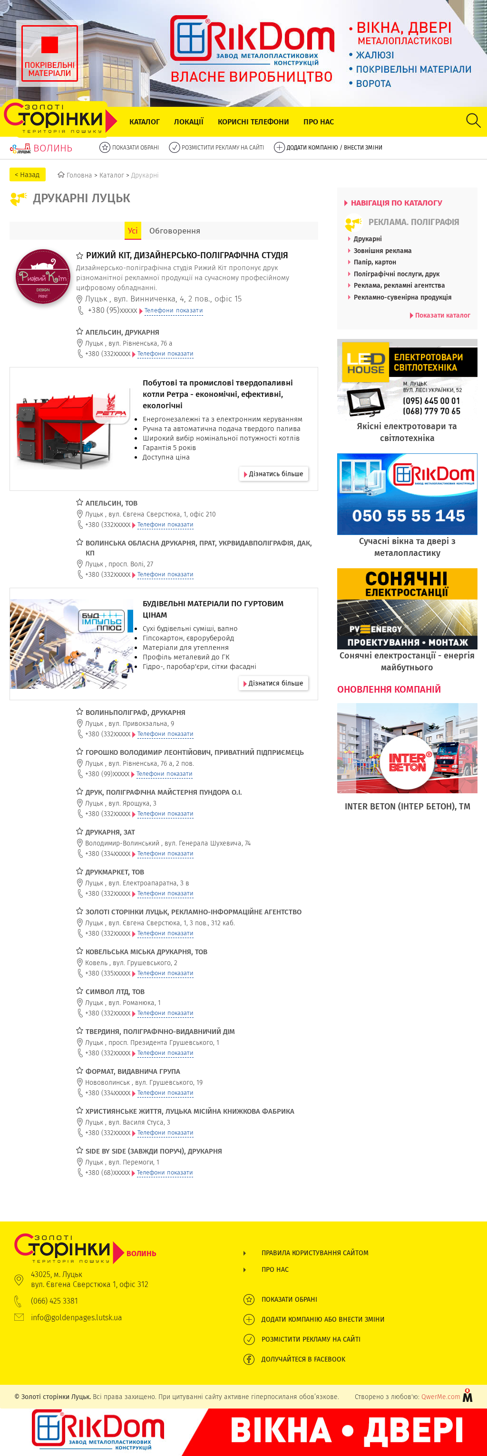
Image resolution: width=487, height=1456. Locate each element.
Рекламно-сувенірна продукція (403, 297)
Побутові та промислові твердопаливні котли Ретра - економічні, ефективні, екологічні (218, 394)
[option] (407, 768)
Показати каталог (441, 315)
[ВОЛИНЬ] (85, 1238)
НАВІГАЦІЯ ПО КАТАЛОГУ (395, 202)
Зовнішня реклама (383, 250)
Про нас (318, 121)
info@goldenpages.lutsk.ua (76, 1317)
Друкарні (368, 239)
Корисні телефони (253, 121)
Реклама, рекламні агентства (399, 285)
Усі (133, 230)
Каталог (144, 121)
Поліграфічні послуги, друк (396, 274)
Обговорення (174, 230)
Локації (189, 121)
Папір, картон (375, 262)
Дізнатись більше (275, 474)
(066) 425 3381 (54, 1301)
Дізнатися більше (275, 683)
